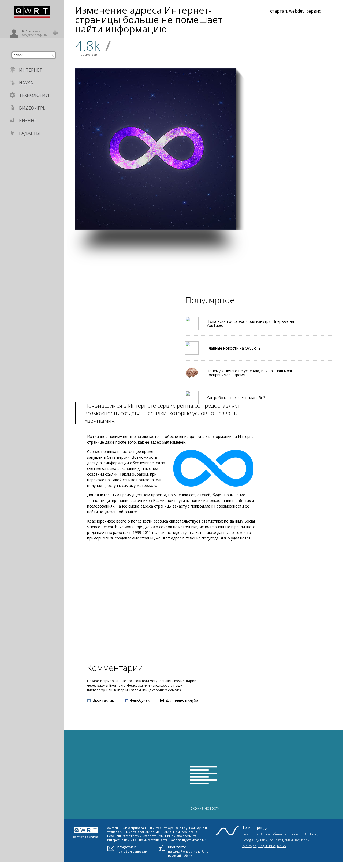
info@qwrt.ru (127, 847)
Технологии (34, 95)
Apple (265, 834)
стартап (278, 11)
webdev (296, 11)
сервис (314, 11)
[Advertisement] (203, 267)
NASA (281, 845)
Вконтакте (177, 847)
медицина (266, 845)
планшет (292, 840)
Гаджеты (29, 133)
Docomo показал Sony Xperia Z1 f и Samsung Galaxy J (260, 217)
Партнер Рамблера (86, 836)
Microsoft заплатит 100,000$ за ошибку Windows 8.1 (312, 163)
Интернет (30, 70)
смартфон (250, 834)
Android (310, 834)
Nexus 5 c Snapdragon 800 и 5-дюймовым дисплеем (314, 217)
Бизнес (27, 121)
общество (280, 834)
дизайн (261, 840)
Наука (26, 83)
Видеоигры (33, 108)
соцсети (276, 840)
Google (248, 840)
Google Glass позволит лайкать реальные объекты (262, 161)
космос (296, 834)
